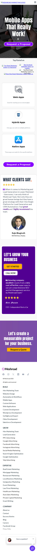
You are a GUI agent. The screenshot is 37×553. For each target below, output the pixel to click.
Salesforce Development (12, 422)
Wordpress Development (12, 413)
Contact (6, 513)
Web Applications (9, 406)
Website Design (9, 394)
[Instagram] (8, 374)
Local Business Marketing (12, 479)
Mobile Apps (7, 400)
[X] (13, 374)
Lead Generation (9, 435)
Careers (6, 523)
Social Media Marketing (11, 450)
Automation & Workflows (12, 397)
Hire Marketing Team (11, 390)
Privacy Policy (7, 529)
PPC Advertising (9, 438)
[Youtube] (23, 374)
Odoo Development (10, 419)
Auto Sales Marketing (11, 495)
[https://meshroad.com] (13, 2)
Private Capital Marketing (12, 498)
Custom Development (11, 410)
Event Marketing (9, 485)
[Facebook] (3, 374)
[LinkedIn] (18, 374)
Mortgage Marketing (10, 472)
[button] (35, 2)
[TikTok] (28, 374)
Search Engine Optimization (13, 454)
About (5, 510)
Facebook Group (9, 526)
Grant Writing (8, 501)
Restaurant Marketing (11, 475)
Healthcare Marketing (11, 491)
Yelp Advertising (9, 460)
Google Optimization (10, 457)
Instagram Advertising (11, 447)
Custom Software (9, 403)
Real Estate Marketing (11, 469)
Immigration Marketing (11, 482)
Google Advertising (10, 441)
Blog (4, 520)
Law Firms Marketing (10, 488)
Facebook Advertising (11, 444)
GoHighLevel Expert (10, 416)
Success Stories (8, 516)
